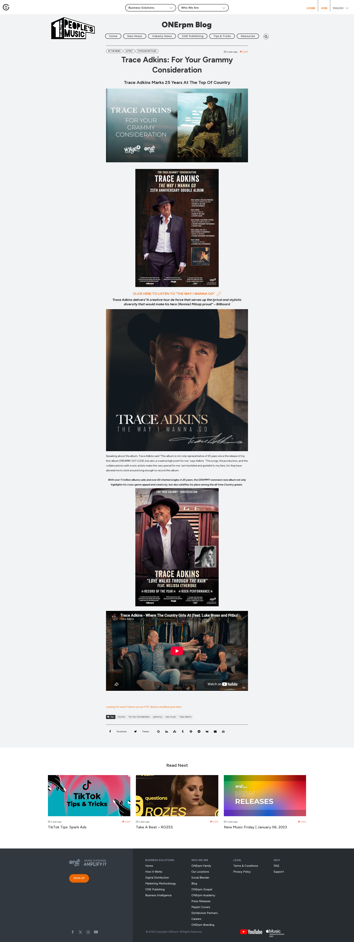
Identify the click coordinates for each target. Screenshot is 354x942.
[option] (89, 804)
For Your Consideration (139, 717)
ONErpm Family (201, 865)
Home (113, 36)
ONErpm (173, 931)
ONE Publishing (192, 36)
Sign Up (79, 878)
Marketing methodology (160, 883)
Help (277, 860)
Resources (248, 36)
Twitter (80, 932)
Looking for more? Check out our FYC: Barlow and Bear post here (143, 706)
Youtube (96, 932)
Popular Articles (147, 51)
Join (324, 8)
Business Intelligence (158, 895)
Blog (194, 883)
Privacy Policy (242, 871)
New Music (134, 36)
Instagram (88, 932)
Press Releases (201, 901)
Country (121, 717)
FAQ (276, 865)
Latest (129, 51)
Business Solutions (159, 860)
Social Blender (200, 877)
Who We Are (199, 860)
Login (311, 8)
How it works (153, 871)
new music (171, 717)
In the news (114, 51)
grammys (157, 717)
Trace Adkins (185, 717)
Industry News (162, 36)
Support (279, 871)
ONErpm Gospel (201, 889)
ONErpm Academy (203, 895)
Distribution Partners (204, 913)
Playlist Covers (200, 907)
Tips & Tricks (222, 36)
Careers (196, 919)
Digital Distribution (157, 877)
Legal (237, 860)
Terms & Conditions (245, 865)
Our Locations (200, 871)
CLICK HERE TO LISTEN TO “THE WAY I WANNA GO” (174, 294)
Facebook (72, 932)
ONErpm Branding (202, 925)
